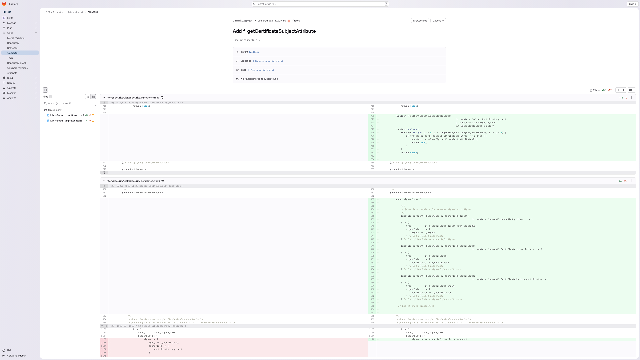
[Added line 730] (371, 146)
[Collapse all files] (623, 90)
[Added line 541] (371, 226)
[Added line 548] (371, 249)
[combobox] (632, 90)
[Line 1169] (371, 336)
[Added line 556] (371, 276)
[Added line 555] (371, 272)
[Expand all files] (618, 90)
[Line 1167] (371, 329)
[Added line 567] (371, 312)
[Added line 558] (371, 282)
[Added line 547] (371, 246)
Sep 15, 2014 (275, 20)
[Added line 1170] (371, 339)
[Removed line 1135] (103, 339)
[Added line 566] (371, 309)
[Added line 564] (371, 302)
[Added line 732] (371, 152)
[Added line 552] (371, 262)
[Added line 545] (371, 239)
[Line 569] (371, 319)
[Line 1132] (103, 329)
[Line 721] (103, 162)
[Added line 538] (371, 216)
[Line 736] (371, 166)
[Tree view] (93, 96)
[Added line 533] (371, 199)
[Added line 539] (371, 219)
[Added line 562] (371, 296)
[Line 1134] (103, 336)
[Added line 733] (371, 156)
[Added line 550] (371, 256)
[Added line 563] (371, 299)
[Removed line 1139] (103, 352)
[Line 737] (371, 169)
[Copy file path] (162, 98)
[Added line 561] (371, 292)
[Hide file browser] (45, 90)
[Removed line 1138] (103, 349)
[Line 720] (103, 112)
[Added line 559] (371, 286)
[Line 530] (103, 189)
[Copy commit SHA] (255, 21)
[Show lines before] (104, 102)
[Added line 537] (371, 212)
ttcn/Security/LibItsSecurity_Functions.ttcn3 (134, 97)
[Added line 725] (371, 129)
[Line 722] (103, 166)
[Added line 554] (371, 269)
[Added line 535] (371, 206)
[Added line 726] (371, 132)
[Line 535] (103, 322)
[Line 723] (103, 169)
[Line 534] (103, 319)
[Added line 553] (371, 266)
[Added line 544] (371, 236)
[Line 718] (103, 106)
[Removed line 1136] (103, 342)
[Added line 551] (371, 259)
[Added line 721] (371, 116)
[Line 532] (103, 196)
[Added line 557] (371, 279)
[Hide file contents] (104, 98)
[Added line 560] (371, 289)
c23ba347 (254, 51)
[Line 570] (371, 322)
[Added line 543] (371, 232)
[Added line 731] (371, 149)
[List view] (87, 96)
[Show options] (632, 98)
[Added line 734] (371, 159)
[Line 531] (103, 192)
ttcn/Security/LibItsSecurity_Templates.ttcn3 (134, 180)
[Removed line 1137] (103, 346)
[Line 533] (103, 316)
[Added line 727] (371, 136)
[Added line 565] (371, 306)
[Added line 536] (371, 209)
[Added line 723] (371, 122)
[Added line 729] (371, 142)
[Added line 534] (371, 202)
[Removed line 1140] (103, 356)
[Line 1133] (103, 332)
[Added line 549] (371, 252)
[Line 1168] (371, 332)
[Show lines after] (104, 172)
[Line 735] (371, 162)
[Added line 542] (371, 229)
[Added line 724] (371, 126)
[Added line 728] (371, 139)
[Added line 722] (371, 119)
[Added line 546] (371, 242)
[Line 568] (371, 316)
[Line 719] (103, 109)
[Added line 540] (371, 222)
